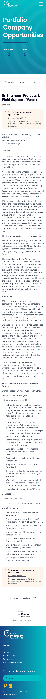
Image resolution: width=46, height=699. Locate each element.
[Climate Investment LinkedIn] (10, 686)
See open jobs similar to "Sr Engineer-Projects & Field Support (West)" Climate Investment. (24, 123)
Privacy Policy (8, 649)
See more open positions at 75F (23, 598)
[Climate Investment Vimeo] (5, 686)
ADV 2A (6, 652)
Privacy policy (17, 620)
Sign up (9, 678)
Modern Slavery (9, 655)
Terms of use (8, 659)
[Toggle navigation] (41, 4)
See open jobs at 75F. (17, 118)
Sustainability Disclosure (12, 662)
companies (10, 82)
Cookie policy (29, 620)
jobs (21, 82)
